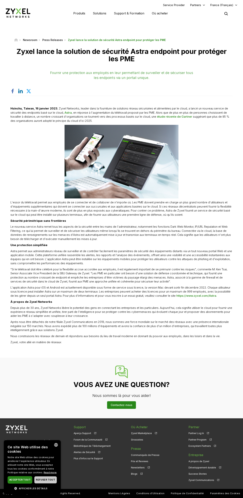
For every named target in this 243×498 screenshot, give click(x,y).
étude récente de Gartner (174, 116)
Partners (195, 5)
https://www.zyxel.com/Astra (196, 295)
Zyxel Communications (201, 480)
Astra (68, 112)
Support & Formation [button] (129, 13)
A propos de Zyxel (199, 461)
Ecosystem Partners (200, 446)
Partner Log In (196, 433)
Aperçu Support (82, 433)
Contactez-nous (121, 405)
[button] (32, 488)
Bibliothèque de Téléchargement (92, 446)
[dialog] (32, 467)
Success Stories (198, 473)
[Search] (226, 13)
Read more (50, 472)
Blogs (134, 473)
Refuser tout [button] (45, 479)
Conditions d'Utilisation (150, 493)
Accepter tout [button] (20, 479)
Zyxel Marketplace (141, 433)
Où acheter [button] (160, 13)
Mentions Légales (119, 493)
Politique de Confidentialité (187, 493)
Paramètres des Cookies (225, 493)
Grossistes (137, 439)
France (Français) (221, 5)
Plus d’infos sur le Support (88, 458)
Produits (79, 13)
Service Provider (174, 5)
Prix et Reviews (139, 461)
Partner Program (198, 439)
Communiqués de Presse (145, 455)
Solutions (99, 13)
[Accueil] (16, 40)
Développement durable (202, 467)
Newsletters (138, 467)
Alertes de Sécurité (84, 452)
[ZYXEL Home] (18, 13)
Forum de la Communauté (88, 439)
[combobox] (56, 445)
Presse (136, 449)
